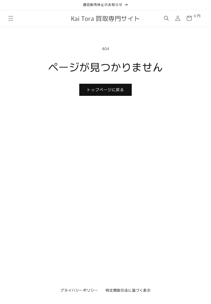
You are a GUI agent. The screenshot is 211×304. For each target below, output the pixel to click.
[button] (10, 18)
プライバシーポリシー (79, 290)
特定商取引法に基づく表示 (128, 290)
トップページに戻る (105, 89)
